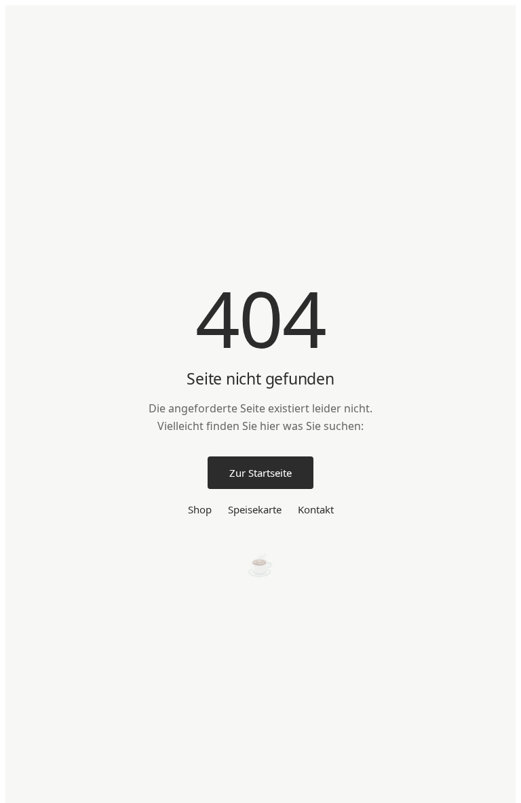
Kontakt (316, 509)
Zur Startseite (260, 472)
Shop (200, 509)
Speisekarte (255, 509)
